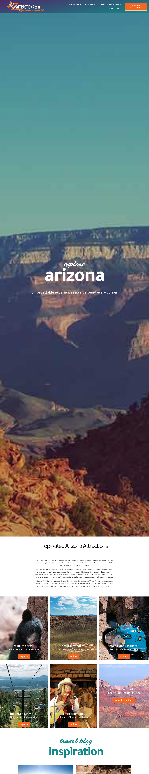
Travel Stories (114, 9)
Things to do (74, 5)
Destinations (91, 5)
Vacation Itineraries (111, 5)
